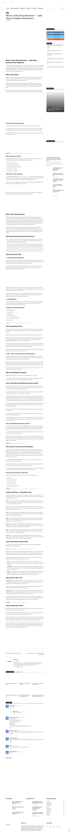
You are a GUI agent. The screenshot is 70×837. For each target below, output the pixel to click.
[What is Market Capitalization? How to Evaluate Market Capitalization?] (38, 690)
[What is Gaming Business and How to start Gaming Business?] (25, 690)
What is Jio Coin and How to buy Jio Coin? (54, 50)
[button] (63, 8)
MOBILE (49, 107)
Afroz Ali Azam (15, 711)
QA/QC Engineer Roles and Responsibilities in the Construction (57, 169)
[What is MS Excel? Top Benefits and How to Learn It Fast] (8, 814)
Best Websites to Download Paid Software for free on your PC (58, 174)
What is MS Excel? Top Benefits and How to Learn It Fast (54, 54)
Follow (62, 34)
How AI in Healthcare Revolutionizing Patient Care (55, 63)
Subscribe (61, 39)
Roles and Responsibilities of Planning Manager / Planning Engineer (58, 180)
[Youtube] (22, 667)
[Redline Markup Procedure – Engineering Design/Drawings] (55, 149)
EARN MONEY (40, 8)
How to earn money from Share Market (17, 443)
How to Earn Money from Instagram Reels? (18, 602)
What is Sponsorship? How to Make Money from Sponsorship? (22, 548)
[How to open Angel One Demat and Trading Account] (38, 678)
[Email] (26, 25)
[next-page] (8, 698)
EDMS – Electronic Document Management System (54, 46)
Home (7, 11)
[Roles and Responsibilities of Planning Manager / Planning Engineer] (49, 180)
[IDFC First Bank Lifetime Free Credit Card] (12, 690)
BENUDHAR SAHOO (13, 751)
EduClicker (8, 20)
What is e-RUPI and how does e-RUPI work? (14, 653)
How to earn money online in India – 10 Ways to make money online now (24, 488)
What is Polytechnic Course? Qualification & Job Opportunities (35, 654)
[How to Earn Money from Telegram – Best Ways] (25, 678)
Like (62, 32)
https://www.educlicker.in (17, 661)
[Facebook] (13, 25)
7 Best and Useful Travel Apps (54, 109)
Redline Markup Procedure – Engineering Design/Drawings (53, 158)
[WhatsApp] (23, 25)
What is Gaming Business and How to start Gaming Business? (22, 322)
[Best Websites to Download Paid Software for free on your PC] (49, 175)
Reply (10, 708)
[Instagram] (16, 667)
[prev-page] (6, 698)
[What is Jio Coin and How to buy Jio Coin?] (12, 678)
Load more (55, 195)
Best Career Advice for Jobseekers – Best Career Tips (20, 153)
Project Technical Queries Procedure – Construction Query (57, 185)
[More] (34, 25)
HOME (8, 8)
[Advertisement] (41, 4)
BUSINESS (34, 8)
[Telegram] (31, 25)
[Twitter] (16, 25)
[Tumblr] (29, 25)
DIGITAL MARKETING (14, 8)
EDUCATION (29, 8)
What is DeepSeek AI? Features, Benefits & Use (55, 58)
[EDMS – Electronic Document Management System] (8, 803)
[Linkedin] (21, 25)
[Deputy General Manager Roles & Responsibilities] (49, 191)
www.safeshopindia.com (24, 176)
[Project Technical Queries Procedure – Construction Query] (49, 186)
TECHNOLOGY (22, 8)
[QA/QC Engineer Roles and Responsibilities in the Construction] (49, 169)
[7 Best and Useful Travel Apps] (55, 101)
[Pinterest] (18, 25)
